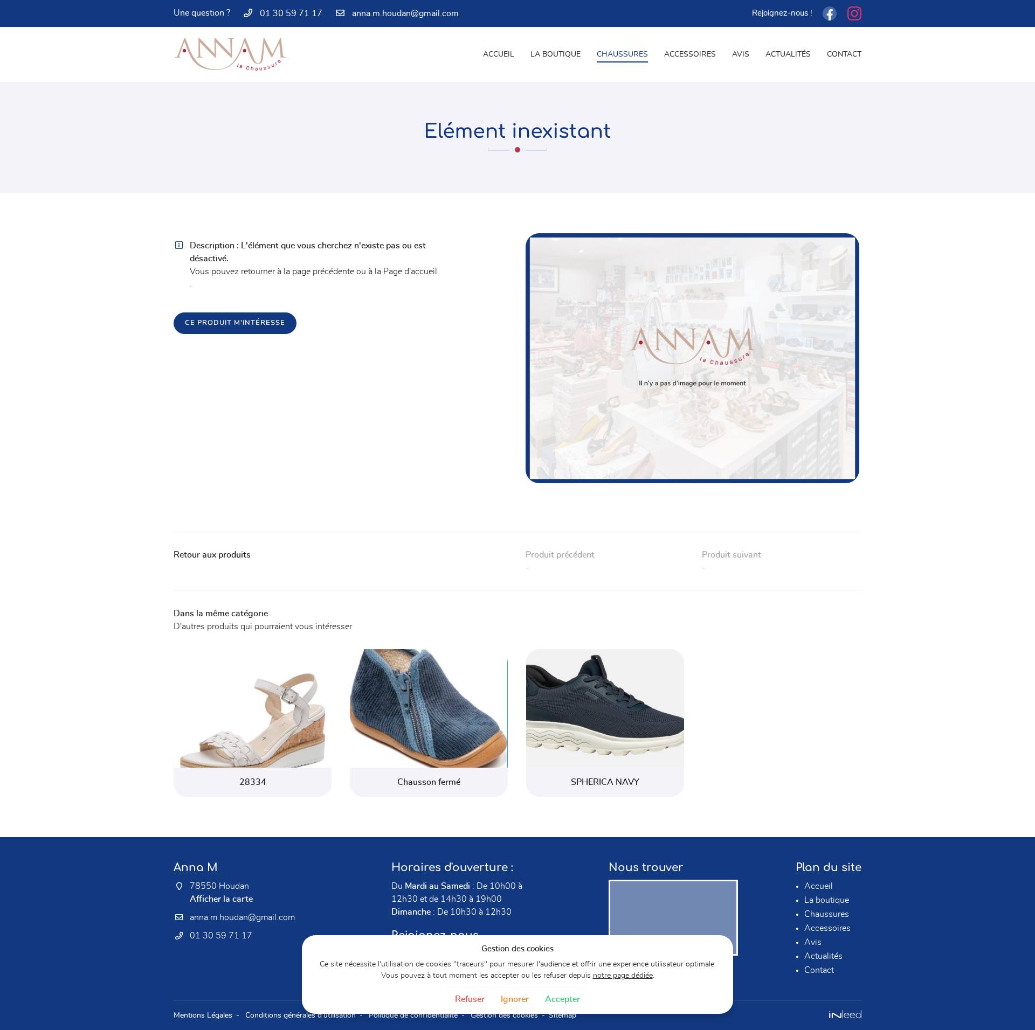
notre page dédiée (623, 975)
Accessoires (690, 54)
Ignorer (515, 999)
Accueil (498, 54)
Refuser (470, 999)
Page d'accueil (410, 271)
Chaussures (622, 54)
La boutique (555, 54)
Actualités (788, 54)
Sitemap (562, 1015)
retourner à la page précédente (297, 271)
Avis (740, 54)
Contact (844, 54)
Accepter (562, 999)
